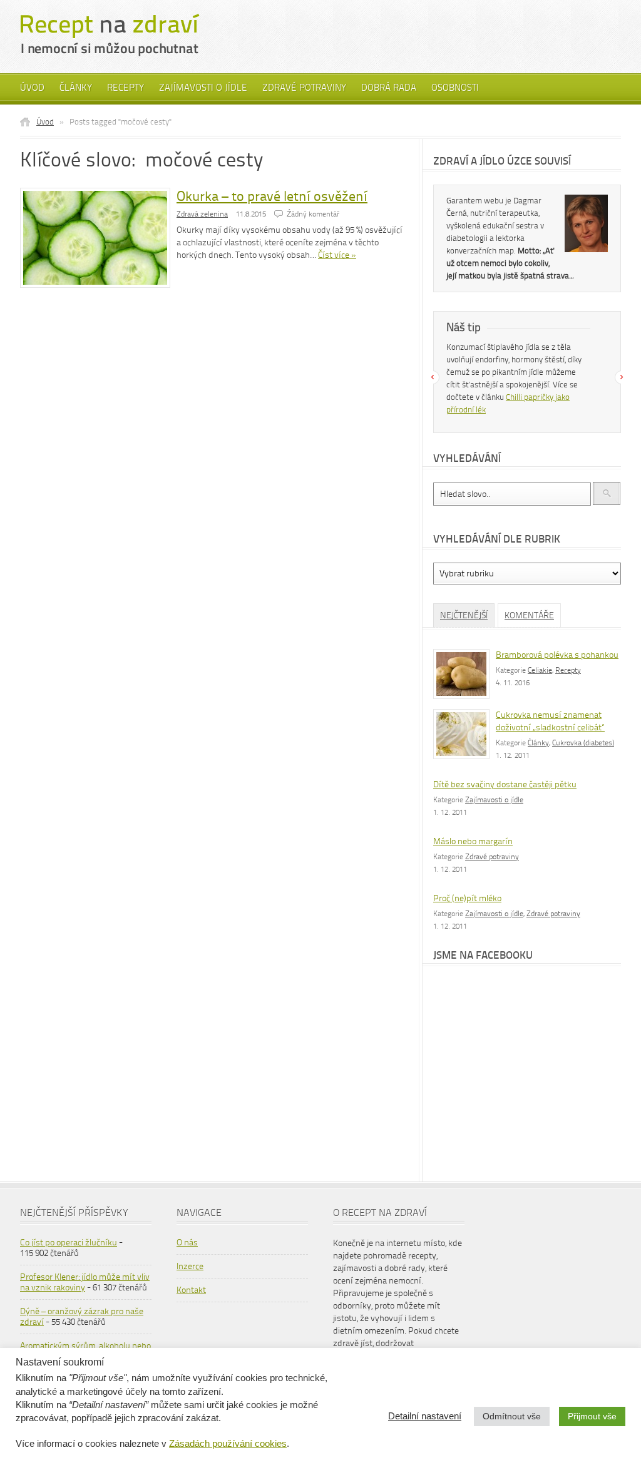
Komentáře (529, 615)
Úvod (32, 87)
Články (75, 87)
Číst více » (337, 255)
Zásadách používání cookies (228, 1444)
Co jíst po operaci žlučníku (68, 1242)
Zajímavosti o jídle (203, 87)
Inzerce (190, 1266)
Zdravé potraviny (304, 87)
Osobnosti (455, 87)
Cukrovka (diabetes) (583, 742)
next (621, 377)
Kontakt (191, 1290)
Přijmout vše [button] (592, 1416)
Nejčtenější (464, 615)
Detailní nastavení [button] (424, 1416)
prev (432, 377)
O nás (187, 1242)
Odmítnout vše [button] (512, 1416)
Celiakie (540, 670)
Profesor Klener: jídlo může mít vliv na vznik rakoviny (85, 1282)
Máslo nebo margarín (473, 841)
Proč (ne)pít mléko (467, 898)
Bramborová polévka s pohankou (557, 655)
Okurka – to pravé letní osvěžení (272, 196)
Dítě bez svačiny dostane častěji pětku (505, 784)
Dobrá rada (388, 87)
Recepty (125, 87)
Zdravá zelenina (202, 214)
